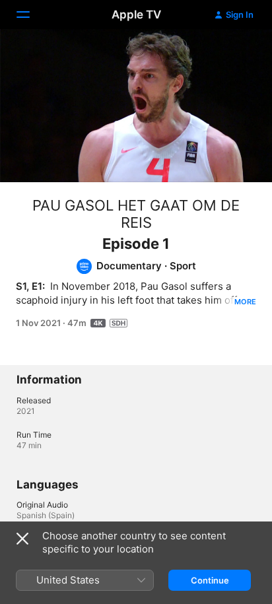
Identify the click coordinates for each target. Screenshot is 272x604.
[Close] (22, 539)
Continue (210, 580)
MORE (245, 301)
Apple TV (136, 14)
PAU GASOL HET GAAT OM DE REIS (136, 214)
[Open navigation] (31, 14)
